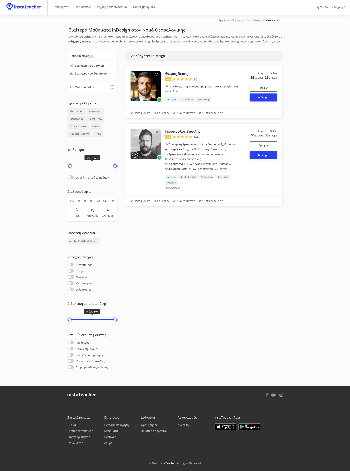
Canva (96, 126)
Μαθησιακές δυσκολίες (90, 361)
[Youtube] (274, 396)
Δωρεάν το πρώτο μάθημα (92, 177)
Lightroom (76, 119)
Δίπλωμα (81, 277)
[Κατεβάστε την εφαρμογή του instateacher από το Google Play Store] (249, 426)
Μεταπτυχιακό (85, 283)
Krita (98, 134)
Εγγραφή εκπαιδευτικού (112, 7)
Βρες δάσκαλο (83, 7)
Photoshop (76, 111)
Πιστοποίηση (84, 265)
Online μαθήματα (144, 7)
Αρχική (223, 20)
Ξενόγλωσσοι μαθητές (90, 355)
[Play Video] (135, 155)
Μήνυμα (263, 97)
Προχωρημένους (86, 349)
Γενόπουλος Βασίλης (182, 131)
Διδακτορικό (84, 289)
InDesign (256, 20)
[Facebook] (267, 395)
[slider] (70, 166)
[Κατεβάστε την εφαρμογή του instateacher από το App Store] (225, 426)
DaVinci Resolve (79, 134)
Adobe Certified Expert (83, 241)
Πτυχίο (80, 271)
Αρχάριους (82, 342)
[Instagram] (281, 395)
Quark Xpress (78, 126)
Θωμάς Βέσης (176, 73)
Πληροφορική (239, 20)
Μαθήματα (61, 7)
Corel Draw (95, 119)
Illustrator (95, 111)
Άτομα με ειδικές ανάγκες (92, 367)
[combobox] (92, 56)
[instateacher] (23, 3)
